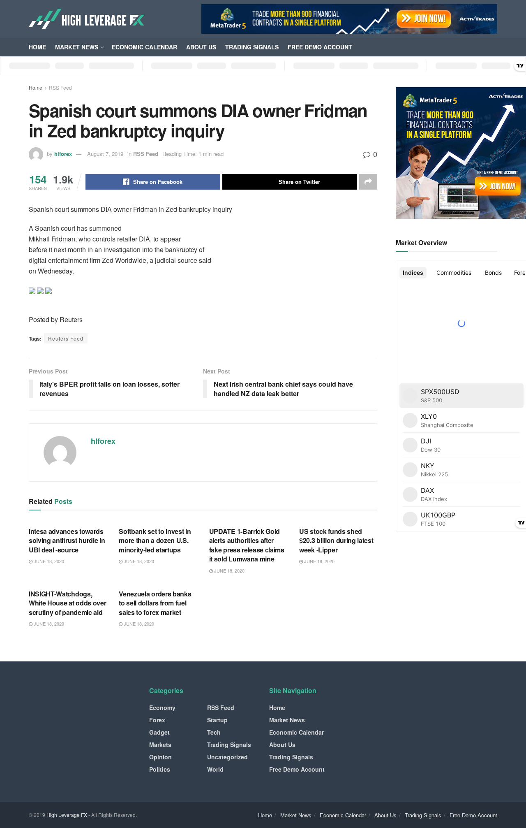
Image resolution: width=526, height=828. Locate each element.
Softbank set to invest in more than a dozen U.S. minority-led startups (155, 540)
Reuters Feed (65, 338)
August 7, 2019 (105, 154)
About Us (201, 47)
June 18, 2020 (48, 561)
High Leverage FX (66, 814)
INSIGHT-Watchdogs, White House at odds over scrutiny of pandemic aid (67, 603)
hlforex (63, 154)
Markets (160, 744)
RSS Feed (60, 87)
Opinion (160, 757)
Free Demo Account (320, 47)
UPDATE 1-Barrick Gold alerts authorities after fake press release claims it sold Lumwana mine (246, 545)
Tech (214, 732)
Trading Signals (252, 47)
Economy (162, 707)
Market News (76, 47)
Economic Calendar (144, 47)
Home (37, 47)
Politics (159, 769)
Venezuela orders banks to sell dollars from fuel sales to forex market (155, 603)
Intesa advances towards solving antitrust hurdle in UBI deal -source (67, 540)
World (215, 769)
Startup (217, 720)
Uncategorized (227, 757)
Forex (157, 720)
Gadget (159, 732)
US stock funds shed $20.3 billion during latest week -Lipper (336, 540)
